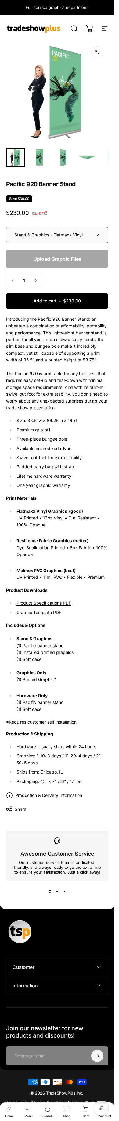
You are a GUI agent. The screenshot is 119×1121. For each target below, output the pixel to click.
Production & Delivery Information (48, 795)
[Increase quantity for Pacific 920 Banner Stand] (35, 280)
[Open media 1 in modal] (97, 52)
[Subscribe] (97, 1056)
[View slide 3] (64, 891)
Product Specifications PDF (43, 603)
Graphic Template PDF (38, 612)
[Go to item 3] (63, 157)
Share (20, 809)
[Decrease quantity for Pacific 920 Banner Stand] (12, 280)
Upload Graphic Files (57, 259)
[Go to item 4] (87, 157)
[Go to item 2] (39, 157)
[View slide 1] (50, 891)
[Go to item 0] (15, 157)
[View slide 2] (57, 891)
